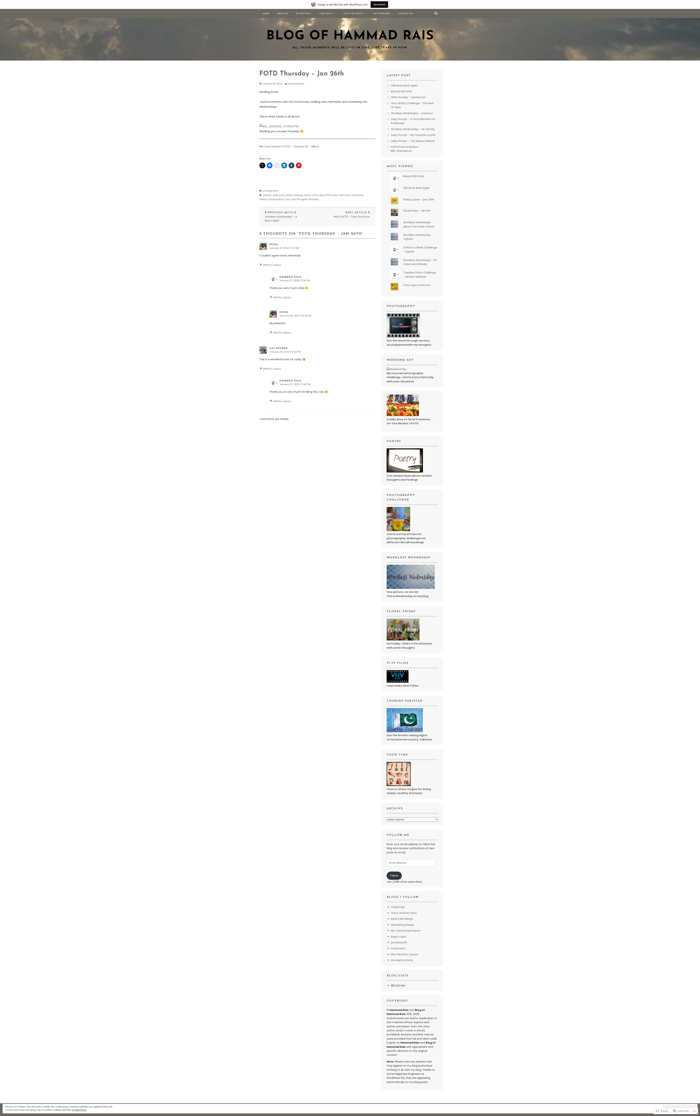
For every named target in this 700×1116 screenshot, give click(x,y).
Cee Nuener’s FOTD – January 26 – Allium (291, 146)
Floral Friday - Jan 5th (416, 211)
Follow (394, 875)
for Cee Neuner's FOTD (403, 423)
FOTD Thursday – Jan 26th (301, 74)
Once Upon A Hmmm (417, 285)
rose (293, 199)
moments (357, 195)
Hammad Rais (296, 83)
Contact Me (405, 13)
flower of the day (314, 195)
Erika (273, 244)
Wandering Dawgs (402, 925)
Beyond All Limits (401, 91)
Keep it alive (398, 937)
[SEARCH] (436, 13)
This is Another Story (404, 913)
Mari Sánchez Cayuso (404, 954)
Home (266, 13)
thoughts (302, 199)
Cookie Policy (79, 1109)
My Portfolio (303, 13)
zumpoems (398, 948)
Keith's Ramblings (402, 919)
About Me (282, 13)
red (287, 199)
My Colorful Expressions (405, 930)
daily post (278, 195)
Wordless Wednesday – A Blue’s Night (281, 217)
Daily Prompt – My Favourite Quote (413, 135)
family (288, 195)
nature (263, 199)
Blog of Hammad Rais (350, 36)
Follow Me (398, 835)
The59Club (398, 907)
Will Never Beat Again (404, 85)
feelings (298, 195)
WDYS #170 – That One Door (351, 215)
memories (344, 195)
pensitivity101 (399, 942)
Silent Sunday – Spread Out (408, 97)
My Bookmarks (381, 13)
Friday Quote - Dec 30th (418, 199)
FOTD (328, 195)
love (334, 195)
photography (270, 190)
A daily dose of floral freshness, (409, 419)
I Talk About (326, 13)
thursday (313, 199)
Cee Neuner (278, 348)
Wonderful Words (402, 960)
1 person (276, 264)
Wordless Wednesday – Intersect (412, 113)
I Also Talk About (353, 13)
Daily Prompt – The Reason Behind (413, 141)
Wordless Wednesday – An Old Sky (413, 129)
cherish (267, 195)
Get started (379, 4)
